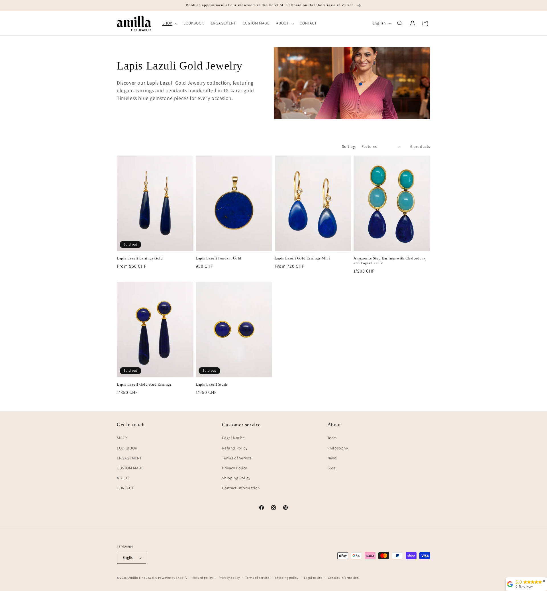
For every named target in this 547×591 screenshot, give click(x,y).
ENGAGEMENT (129, 457)
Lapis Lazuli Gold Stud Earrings (144, 384)
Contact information (343, 578)
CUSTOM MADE (130, 468)
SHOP (122, 437)
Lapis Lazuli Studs (212, 384)
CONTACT (125, 487)
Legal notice (313, 578)
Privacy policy (229, 578)
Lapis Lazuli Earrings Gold (140, 258)
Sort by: (349, 146)
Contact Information (241, 487)
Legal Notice (233, 437)
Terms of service (257, 578)
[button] (169, 23)
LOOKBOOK (127, 447)
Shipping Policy (236, 477)
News (332, 457)
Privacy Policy (234, 468)
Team (332, 437)
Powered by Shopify (172, 578)
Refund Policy (234, 447)
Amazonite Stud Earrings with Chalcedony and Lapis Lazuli (390, 260)
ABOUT (123, 477)
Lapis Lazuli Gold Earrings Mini (302, 258)
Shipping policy (287, 578)
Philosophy (337, 447)
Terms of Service (237, 457)
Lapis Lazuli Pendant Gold (218, 258)
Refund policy (203, 578)
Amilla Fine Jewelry (142, 578)
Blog (331, 468)
